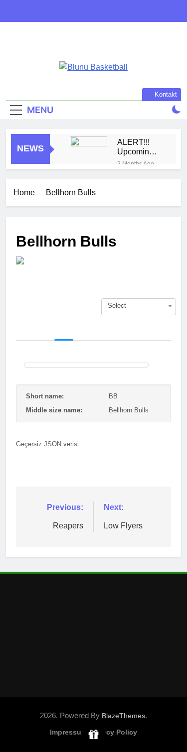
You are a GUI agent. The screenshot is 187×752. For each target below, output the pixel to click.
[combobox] (139, 306)
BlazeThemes (123, 716)
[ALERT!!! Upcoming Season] (88, 155)
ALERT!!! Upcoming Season (135, 146)
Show (93, 735)
